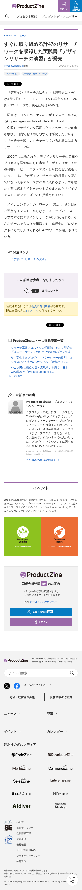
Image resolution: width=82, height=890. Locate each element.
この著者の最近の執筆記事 (42, 460)
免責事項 (21, 838)
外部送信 (21, 861)
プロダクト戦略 (26, 16)
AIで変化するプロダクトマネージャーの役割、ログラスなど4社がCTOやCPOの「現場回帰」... (41, 359)
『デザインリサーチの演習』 (29, 259)
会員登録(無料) (40, 306)
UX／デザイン (12, 73)
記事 (50, 713)
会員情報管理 (24, 833)
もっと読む (15, 376)
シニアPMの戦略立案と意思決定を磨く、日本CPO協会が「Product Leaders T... (39, 369)
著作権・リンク (25, 827)
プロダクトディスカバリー (59, 16)
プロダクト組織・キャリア (35, 73)
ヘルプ (20, 822)
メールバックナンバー (43, 602)
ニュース (10, 713)
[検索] (7, 16)
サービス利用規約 (26, 850)
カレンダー (55, 731)
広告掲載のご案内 (61, 697)
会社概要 (21, 844)
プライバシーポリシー (28, 855)
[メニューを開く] (6, 6)
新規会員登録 (42, 612)
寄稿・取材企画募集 (22, 697)
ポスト (14, 84)
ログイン (32, 310)
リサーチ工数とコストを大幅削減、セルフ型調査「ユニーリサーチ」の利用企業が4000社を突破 (41, 349)
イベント (10, 731)
